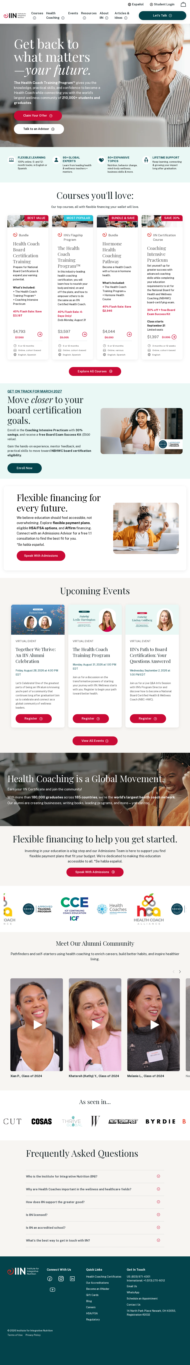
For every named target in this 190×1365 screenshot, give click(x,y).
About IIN (104, 15)
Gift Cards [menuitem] (92, 1295)
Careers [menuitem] (91, 1307)
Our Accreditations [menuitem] (97, 1282)
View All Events (92, 741)
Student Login (164, 4)
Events (73, 13)
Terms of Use (15, 1335)
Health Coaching (53, 15)
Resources (89, 13)
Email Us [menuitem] (132, 1286)
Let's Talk (160, 15)
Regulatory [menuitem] (93, 1319)
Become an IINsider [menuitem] (97, 1288)
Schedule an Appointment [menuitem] (142, 1298)
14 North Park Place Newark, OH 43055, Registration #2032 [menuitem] (151, 1312)
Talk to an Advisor (36, 129)
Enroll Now (24, 468)
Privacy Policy (33, 1335)
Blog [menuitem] (89, 1301)
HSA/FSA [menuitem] (92, 1313)
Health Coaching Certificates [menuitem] (103, 1276)
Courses (37, 13)
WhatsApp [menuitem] (133, 1292)
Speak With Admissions (41, 555)
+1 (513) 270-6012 (154, 1280)
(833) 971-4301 (140, 1276)
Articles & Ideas (122, 15)
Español (138, 4)
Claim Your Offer (35, 115)
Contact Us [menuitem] (133, 1304)
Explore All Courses (92, 371)
